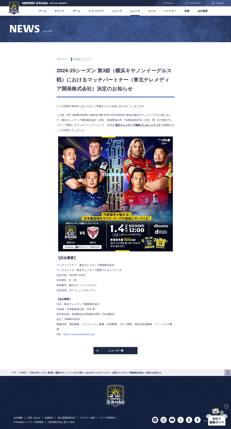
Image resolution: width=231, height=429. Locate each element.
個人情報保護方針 (66, 417)
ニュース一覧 (116, 350)
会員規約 (49, 417)
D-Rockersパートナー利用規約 (29, 422)
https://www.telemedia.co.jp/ (79, 334)
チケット (60, 10)
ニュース (135, 10)
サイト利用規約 (107, 417)
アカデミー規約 (87, 417)
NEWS (23, 372)
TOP (14, 372)
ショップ (117, 10)
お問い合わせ (33, 417)
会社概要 (203, 10)
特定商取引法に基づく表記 (61, 422)
